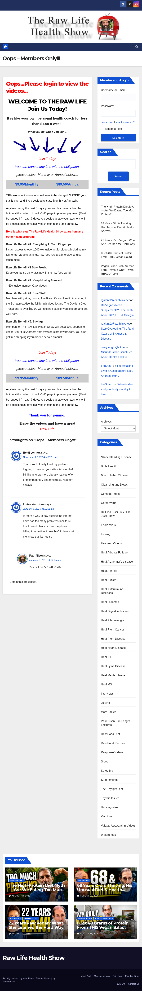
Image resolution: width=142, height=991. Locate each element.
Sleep (104, 761)
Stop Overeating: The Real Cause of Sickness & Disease (117, 333)
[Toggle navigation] (71, 47)
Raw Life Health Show (13, 26)
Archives (106, 421)
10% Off (121, 984)
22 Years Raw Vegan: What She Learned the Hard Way (36, 925)
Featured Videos (111, 543)
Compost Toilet (110, 493)
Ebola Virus (108, 525)
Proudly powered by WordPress (19, 978)
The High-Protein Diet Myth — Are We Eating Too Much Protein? (118, 210)
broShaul (106, 365)
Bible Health (109, 466)
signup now (107, 122)
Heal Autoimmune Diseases (112, 591)
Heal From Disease (113, 638)
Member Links (132, 976)
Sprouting (107, 770)
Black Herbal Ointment (115, 475)
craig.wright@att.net (113, 347)
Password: (107, 106)
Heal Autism (108, 580)
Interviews (107, 693)
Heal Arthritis (109, 570)
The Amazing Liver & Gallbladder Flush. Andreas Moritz (117, 370)
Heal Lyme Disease (113, 666)
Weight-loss (108, 834)
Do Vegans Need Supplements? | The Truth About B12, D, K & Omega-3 (118, 310)
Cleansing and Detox (114, 484)
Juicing (105, 702)
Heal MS (106, 684)
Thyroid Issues (110, 798)
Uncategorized (110, 807)
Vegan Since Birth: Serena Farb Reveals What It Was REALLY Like (117, 270)
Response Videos (112, 752)
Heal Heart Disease (113, 647)
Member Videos (102, 976)
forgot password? (125, 122)
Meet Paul (86, 976)
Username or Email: (113, 90)
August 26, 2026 (89, 896)
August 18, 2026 (89, 934)
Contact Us (133, 984)
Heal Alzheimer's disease (117, 561)
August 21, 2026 (21, 934)
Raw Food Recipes (113, 743)
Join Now (117, 976)
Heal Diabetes (110, 602)
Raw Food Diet (110, 734)
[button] (136, 46)
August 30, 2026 (21, 896)
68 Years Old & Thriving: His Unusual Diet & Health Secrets (117, 227)
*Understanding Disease (116, 457)
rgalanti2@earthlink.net (115, 300)
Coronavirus (108, 502)
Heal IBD (107, 657)
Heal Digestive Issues (114, 611)
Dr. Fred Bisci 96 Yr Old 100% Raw (116, 514)
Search (106, 152)
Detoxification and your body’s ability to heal (117, 389)
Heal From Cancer (112, 629)
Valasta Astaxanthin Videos (118, 825)
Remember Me (113, 128)
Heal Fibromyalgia (112, 620)
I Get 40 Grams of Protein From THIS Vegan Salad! (102, 925)
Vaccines (107, 816)
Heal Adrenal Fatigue (114, 552)
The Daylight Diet (112, 789)
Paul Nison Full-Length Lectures (115, 723)
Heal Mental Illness (113, 675)
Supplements (109, 779)
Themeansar (9, 981)
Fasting (105, 534)
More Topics (108, 711)
